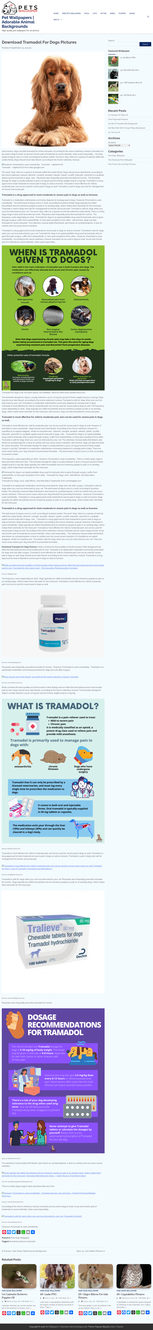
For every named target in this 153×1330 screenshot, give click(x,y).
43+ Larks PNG (48, 1294)
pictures (22, 1241)
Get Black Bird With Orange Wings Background (126, 128)
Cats (95, 13)
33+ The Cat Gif (114, 132)
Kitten (104, 13)
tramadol (31, 1241)
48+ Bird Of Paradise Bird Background (123, 124)
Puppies (122, 13)
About (57, 20)
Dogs (86, 13)
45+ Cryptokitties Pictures (130, 1294)
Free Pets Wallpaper (71, 13)
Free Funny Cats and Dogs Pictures (122, 164)
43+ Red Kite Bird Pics (129, 70)
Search (111, 40)
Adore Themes (116, 1327)
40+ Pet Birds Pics (128, 95)
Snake (132, 13)
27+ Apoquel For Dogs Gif (118, 115)
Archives (112, 142)
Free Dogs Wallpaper (20, 1238)
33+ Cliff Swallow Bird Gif (131, 83)
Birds (112, 13)
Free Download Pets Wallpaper (120, 160)
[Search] (148, 16)
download (13, 1241)
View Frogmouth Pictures (118, 119)
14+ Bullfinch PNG (128, 58)
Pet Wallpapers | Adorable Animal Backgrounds (18, 22)
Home (56, 13)
